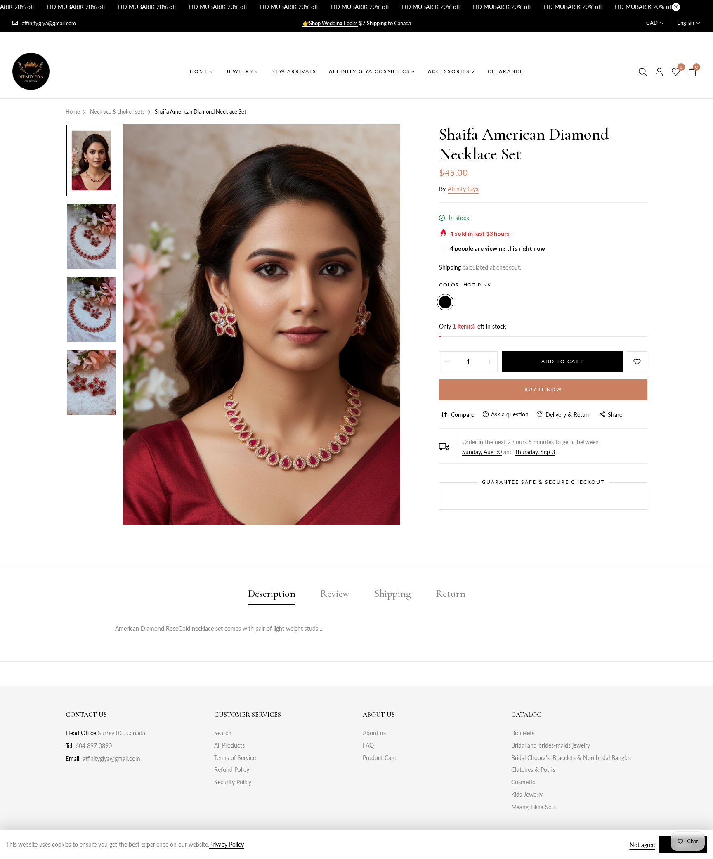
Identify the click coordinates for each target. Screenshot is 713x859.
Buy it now (543, 389)
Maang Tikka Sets (533, 806)
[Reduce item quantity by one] (447, 362)
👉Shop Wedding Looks (330, 23)
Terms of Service (235, 757)
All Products (229, 745)
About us (374, 732)
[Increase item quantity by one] (489, 362)
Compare (462, 414)
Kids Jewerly (527, 794)
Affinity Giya (463, 188)
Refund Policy (231, 769)
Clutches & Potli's (533, 769)
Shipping (450, 267)
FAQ (368, 745)
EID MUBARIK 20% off (76, 6)
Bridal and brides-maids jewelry (550, 745)
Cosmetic (523, 782)
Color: (465, 285)
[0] (676, 72)
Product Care (379, 757)
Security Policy (232, 782)
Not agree (642, 844)
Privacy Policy (226, 844)
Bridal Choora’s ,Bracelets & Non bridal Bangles (571, 757)
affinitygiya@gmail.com (49, 23)
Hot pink (445, 302)
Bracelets (522, 732)
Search (222, 732)
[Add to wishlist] (637, 361)
